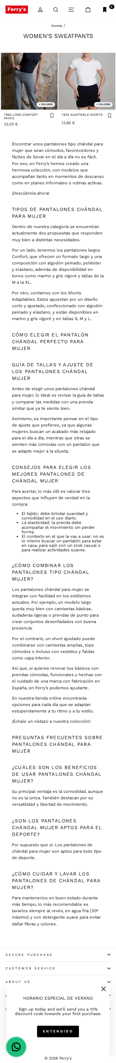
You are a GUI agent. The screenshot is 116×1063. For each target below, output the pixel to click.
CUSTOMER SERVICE (30, 968)
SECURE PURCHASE (29, 955)
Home (56, 25)
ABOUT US (18, 982)
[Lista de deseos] (51, 116)
